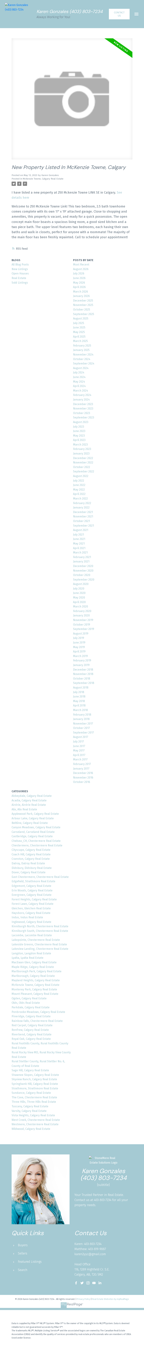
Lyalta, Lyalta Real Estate (27, 957)
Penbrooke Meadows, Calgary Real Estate (38, 1012)
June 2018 (79, 696)
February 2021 (82, 557)
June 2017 (79, 746)
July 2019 (78, 638)
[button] (119, 14)
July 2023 (78, 426)
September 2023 (83, 417)
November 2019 (83, 620)
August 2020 (81, 584)
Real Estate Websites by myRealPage (110, 1299)
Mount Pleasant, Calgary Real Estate (35, 993)
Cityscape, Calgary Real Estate (31, 849)
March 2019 (80, 656)
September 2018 (83, 683)
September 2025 (83, 314)
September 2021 (83, 525)
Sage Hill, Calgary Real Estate (30, 1070)
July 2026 (78, 273)
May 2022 (79, 489)
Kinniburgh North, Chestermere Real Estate (40, 926)
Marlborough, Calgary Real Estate (33, 976)
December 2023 (83, 404)
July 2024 (78, 372)
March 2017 (80, 759)
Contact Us (119, 14)
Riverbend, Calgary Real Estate (31, 1034)
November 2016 (83, 777)
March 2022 (80, 498)
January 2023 (81, 453)
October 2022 (81, 467)
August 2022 (80, 476)
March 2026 (80, 291)
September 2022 (83, 471)
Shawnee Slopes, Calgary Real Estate (35, 1075)
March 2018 (80, 710)
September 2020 (83, 579)
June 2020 (79, 593)
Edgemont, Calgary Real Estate (31, 886)
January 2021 (81, 561)
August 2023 (80, 422)
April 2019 (79, 651)
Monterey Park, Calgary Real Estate (34, 989)
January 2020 (81, 615)
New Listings (20, 269)
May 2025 (79, 332)
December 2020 (83, 566)
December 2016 (83, 773)
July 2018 (78, 692)
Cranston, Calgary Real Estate (31, 858)
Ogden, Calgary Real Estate (29, 998)
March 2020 (80, 606)
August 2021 (80, 530)
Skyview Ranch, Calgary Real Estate (34, 1079)
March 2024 (80, 390)
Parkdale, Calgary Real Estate (31, 1007)
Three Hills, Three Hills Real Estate (34, 1101)
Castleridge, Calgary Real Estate (32, 836)
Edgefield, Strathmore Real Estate (33, 881)
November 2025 (83, 305)
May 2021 (79, 543)
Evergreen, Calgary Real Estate (31, 895)
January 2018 (81, 719)
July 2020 (78, 588)
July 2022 (78, 480)
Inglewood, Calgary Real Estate (31, 922)
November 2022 (83, 462)
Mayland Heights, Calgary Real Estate (36, 980)
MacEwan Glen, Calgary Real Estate (34, 962)
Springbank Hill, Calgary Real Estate (35, 1084)
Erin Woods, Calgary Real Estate (32, 890)
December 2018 (83, 669)
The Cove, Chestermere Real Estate (34, 1097)
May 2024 (79, 381)
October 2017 (81, 728)
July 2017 (78, 741)
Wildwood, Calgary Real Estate (31, 1129)
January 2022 (81, 507)
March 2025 (80, 341)
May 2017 (79, 750)
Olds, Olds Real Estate (26, 1002)
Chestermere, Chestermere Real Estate (37, 845)
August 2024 (81, 368)
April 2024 (79, 386)
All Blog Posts (20, 264)
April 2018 (79, 705)
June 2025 (79, 327)
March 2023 (80, 444)
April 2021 (79, 548)
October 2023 (81, 413)
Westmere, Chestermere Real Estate (35, 1124)
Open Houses (20, 273)
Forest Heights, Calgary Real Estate (34, 899)
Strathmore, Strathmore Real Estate (35, 1088)
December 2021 (83, 512)
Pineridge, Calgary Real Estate (31, 1016)
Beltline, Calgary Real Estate (30, 823)
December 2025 (83, 300)
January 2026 (81, 296)
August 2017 (80, 737)
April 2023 (79, 440)
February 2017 (82, 764)
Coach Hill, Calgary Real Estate (31, 854)
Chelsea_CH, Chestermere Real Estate (36, 841)
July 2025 (78, 323)
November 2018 (83, 674)
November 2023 (83, 408)
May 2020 (79, 597)
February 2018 (82, 714)
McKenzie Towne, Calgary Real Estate (43, 178)
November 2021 (83, 516)
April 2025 (79, 336)
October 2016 (81, 782)
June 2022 (79, 485)
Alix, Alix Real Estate (24, 809)
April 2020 (79, 602)
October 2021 (81, 521)
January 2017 (81, 768)
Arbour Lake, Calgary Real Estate (33, 818)
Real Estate (19, 278)
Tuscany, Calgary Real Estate (30, 1106)
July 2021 (78, 534)
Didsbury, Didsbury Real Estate (32, 868)
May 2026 (79, 282)
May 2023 (79, 435)
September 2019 (83, 629)
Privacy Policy (83, 1299)
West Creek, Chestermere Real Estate (36, 1120)
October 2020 (81, 575)
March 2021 (80, 552)
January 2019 (81, 665)
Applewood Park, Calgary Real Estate (35, 813)
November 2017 (83, 723)
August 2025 (80, 318)
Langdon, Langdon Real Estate (31, 953)
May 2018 (79, 701)
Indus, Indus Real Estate (27, 917)
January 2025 (81, 350)
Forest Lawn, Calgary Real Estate (32, 903)
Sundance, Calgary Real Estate (31, 1092)
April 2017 (79, 755)
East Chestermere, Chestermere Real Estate (40, 877)
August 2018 (80, 687)
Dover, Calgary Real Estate (28, 872)
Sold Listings (20, 282)
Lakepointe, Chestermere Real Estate (36, 940)
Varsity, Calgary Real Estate (29, 1111)
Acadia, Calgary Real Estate (29, 800)
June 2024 (79, 377)
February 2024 (82, 395)
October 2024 (81, 359)
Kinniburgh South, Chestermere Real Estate (40, 931)
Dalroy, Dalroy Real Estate (28, 863)
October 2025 (81, 309)
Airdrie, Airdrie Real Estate (29, 804)
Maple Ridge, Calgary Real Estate (33, 967)
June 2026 (79, 278)
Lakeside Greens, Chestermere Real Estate (39, 944)
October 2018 (81, 678)
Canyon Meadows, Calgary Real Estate (36, 827)
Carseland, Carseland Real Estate (33, 832)
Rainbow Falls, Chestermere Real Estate (37, 1021)
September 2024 (83, 363)
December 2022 (83, 458)
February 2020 (82, 611)
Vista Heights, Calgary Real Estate (33, 1115)
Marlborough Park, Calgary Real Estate (36, 971)
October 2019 (81, 624)
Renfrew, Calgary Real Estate (30, 1030)
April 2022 (79, 494)
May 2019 (79, 647)
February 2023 (82, 449)
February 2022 (82, 503)
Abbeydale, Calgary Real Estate (32, 796)
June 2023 (79, 431)
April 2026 (79, 287)
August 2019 (80, 633)
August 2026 (81, 269)
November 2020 (83, 570)
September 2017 (83, 732)
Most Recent (81, 264)
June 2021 (79, 539)
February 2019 (82, 660)
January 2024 (81, 399)
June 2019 (79, 642)
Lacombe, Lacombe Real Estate (32, 935)
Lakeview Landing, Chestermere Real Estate (40, 948)
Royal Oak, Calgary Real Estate (31, 1039)
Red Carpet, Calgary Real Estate (32, 1025)
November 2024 (83, 354)
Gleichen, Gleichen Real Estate (31, 908)
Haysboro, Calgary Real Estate (31, 913)
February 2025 (82, 345)
